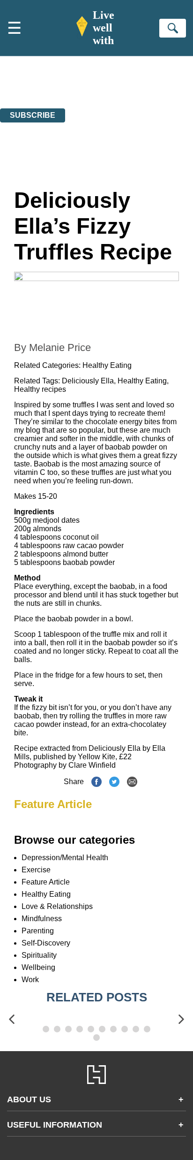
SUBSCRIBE (32, 115)
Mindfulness (42, 919)
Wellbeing (38, 967)
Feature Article (53, 804)
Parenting (38, 931)
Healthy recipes (40, 389)
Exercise (36, 870)
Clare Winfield (92, 765)
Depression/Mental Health (65, 858)
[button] (11, 1019)
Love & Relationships (57, 906)
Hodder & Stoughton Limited (92, 87)
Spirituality (39, 955)
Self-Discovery (46, 943)
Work (30, 980)
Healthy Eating (107, 365)
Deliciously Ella (88, 381)
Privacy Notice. (101, 95)
